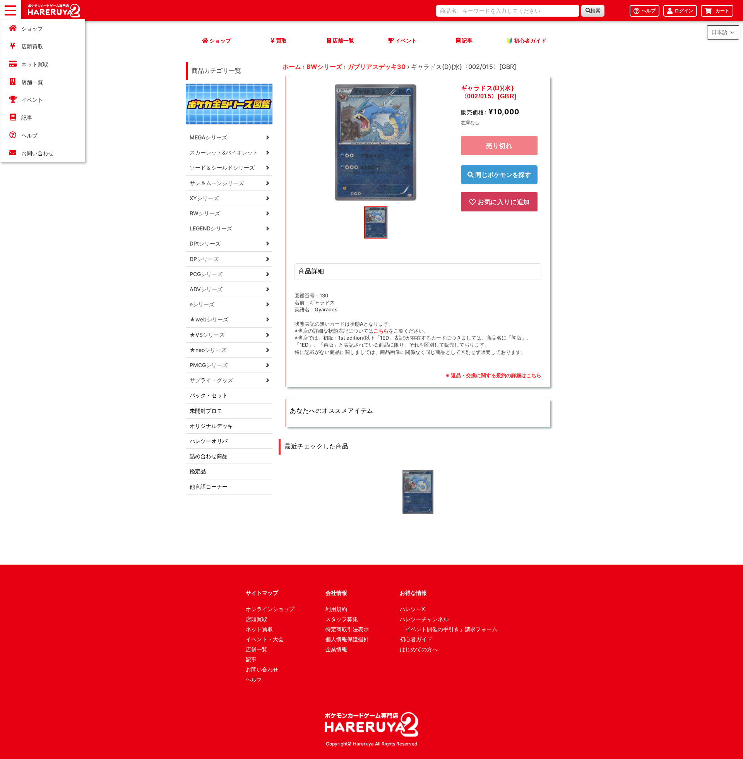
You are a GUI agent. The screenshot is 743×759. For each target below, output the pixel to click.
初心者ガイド (416, 639)
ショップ (32, 28)
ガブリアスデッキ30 (377, 66)
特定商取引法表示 (347, 629)
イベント (32, 99)
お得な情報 (413, 592)
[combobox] (507, 11)
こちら (381, 331)
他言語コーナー (209, 486)
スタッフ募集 (341, 619)
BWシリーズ (324, 66)
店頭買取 (32, 46)
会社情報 (336, 592)
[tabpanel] (375, 142)
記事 (26, 117)
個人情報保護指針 (347, 639)
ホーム (291, 66)
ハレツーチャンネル (424, 619)
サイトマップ (262, 592)
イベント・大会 (265, 639)
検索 (596, 11)
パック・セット (209, 395)
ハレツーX (412, 609)
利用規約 (336, 609)
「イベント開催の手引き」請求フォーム (448, 629)
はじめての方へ (419, 649)
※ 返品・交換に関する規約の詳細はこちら (493, 375)
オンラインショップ (270, 609)
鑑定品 (198, 471)
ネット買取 (34, 64)
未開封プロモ (206, 410)
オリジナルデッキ (211, 425)
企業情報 (336, 649)
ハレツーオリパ (209, 441)
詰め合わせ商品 (209, 456)
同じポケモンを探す (502, 175)
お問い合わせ (37, 153)
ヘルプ (29, 135)
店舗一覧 (32, 82)
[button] (723, 32)
